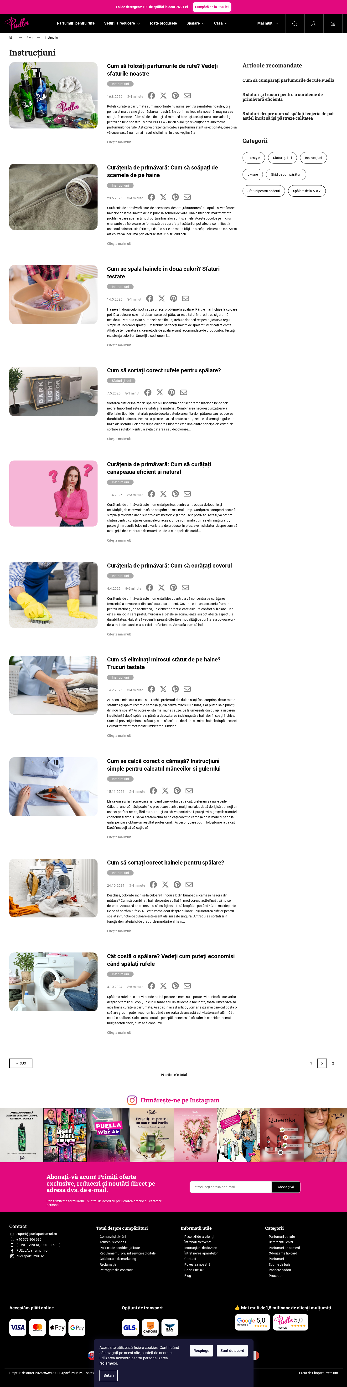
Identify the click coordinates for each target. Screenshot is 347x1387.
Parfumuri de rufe (282, 1237)
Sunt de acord (232, 1350)
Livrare (253, 174)
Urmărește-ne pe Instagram (180, 1100)
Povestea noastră (197, 1264)
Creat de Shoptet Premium (318, 1373)
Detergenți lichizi (281, 1242)
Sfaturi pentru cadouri (264, 191)
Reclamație (108, 1264)
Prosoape (276, 1276)
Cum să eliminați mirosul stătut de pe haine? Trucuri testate (164, 663)
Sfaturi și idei (121, 381)
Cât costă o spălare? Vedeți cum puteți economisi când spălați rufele (171, 960)
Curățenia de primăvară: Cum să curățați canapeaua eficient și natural (159, 468)
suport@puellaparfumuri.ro (36, 1234)
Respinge (201, 1350)
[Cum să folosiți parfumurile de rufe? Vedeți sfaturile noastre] (53, 95)
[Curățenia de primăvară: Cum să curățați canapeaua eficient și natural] (53, 493)
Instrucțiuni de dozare (200, 1248)
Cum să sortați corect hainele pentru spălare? (165, 862)
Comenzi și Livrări (113, 1237)
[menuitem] (75, 23)
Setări (109, 1375)
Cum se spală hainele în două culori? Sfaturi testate (163, 273)
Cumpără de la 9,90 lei (212, 7)
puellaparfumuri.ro (30, 1256)
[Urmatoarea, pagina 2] (322, 1063)
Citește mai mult (119, 142)
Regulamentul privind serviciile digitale (127, 1253)
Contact (190, 1259)
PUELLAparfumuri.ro (31, 1250)
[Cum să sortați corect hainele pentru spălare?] (53, 888)
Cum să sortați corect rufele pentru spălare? (164, 370)
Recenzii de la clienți (198, 1237)
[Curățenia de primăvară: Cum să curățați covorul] (53, 595)
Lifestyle (254, 158)
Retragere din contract (116, 1270)
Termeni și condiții (113, 1242)
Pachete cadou (280, 1270)
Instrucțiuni (120, 84)
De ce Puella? (194, 1270)
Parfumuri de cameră (284, 1248)
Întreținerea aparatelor (201, 1253)
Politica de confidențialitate (120, 1248)
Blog (187, 1276)
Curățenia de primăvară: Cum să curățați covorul (169, 565)
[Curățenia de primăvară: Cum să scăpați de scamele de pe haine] (53, 196)
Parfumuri (276, 1259)
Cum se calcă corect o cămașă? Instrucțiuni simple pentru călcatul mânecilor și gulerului (164, 765)
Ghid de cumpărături (286, 174)
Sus (23, 1063)
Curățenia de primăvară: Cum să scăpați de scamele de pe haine (162, 171)
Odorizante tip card (283, 1253)
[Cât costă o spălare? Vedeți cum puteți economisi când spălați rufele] (53, 981)
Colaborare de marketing (118, 1259)
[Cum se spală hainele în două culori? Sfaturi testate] (53, 294)
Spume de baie (279, 1264)
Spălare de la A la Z (307, 191)
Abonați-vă (286, 1187)
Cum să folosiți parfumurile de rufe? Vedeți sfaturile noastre (162, 70)
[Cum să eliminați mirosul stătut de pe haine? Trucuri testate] (53, 685)
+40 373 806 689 (28, 1239)
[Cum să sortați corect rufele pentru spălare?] (53, 391)
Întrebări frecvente (198, 1242)
